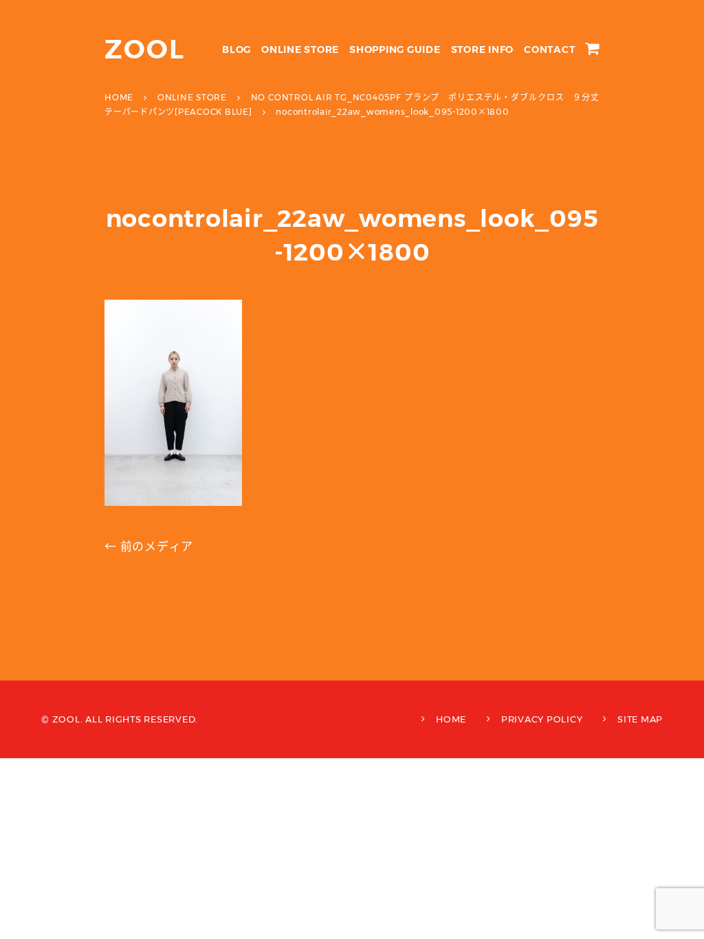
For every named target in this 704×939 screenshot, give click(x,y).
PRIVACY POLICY (542, 719)
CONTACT (549, 49)
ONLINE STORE (300, 49)
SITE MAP (640, 719)
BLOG (236, 49)
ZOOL (144, 49)
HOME (451, 719)
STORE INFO (482, 49)
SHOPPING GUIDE (395, 49)
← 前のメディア (148, 546)
